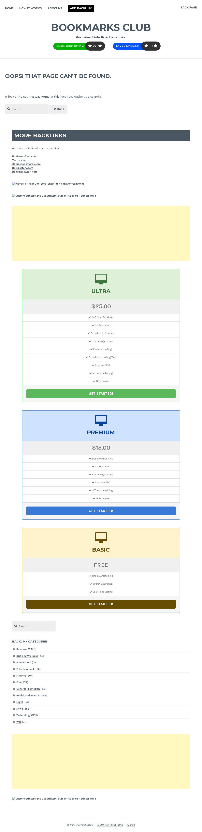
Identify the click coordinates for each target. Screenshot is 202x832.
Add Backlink (81, 8)
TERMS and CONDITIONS (110, 825)
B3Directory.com (22, 167)
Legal (19, 702)
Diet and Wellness (27, 656)
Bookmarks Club (101, 27)
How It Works (30, 8)
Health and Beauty (27, 695)
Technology (23, 715)
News (19, 708)
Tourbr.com (19, 160)
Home (9, 8)
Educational (23, 662)
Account (55, 8)
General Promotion (28, 688)
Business (21, 649)
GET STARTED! (101, 393)
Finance (21, 675)
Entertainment (25, 669)
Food (19, 682)
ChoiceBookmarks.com (26, 164)
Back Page (188, 7)
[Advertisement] (101, 233)
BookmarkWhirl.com (24, 171)
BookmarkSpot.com (24, 156)
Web (19, 721)
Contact (131, 825)
